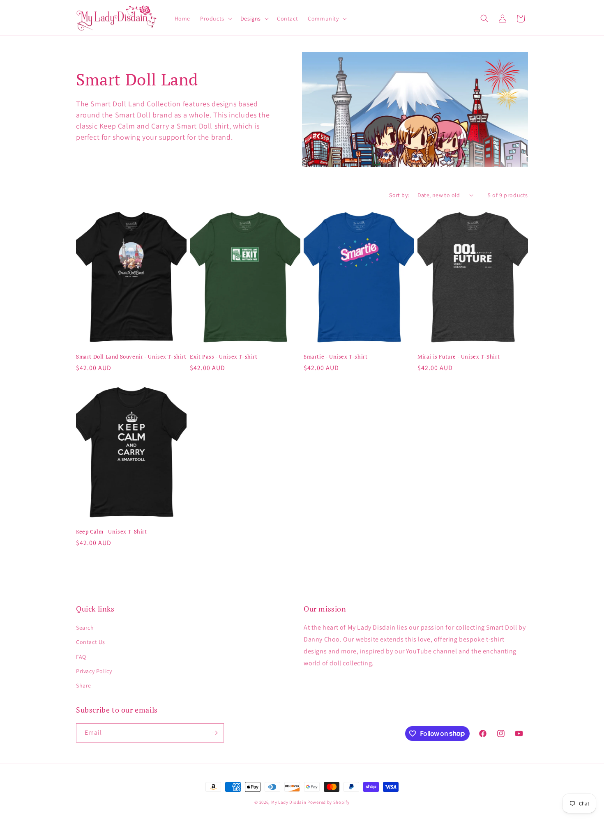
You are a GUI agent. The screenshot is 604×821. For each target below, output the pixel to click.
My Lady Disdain (289, 802)
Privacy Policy (94, 671)
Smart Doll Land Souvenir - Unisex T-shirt (131, 356)
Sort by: (399, 195)
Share (83, 685)
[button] (215, 18)
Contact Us (90, 642)
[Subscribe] (214, 733)
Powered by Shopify (328, 802)
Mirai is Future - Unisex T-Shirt (458, 356)
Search (85, 627)
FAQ (81, 656)
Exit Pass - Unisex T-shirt (224, 356)
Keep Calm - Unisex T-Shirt (111, 531)
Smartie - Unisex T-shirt (335, 356)
